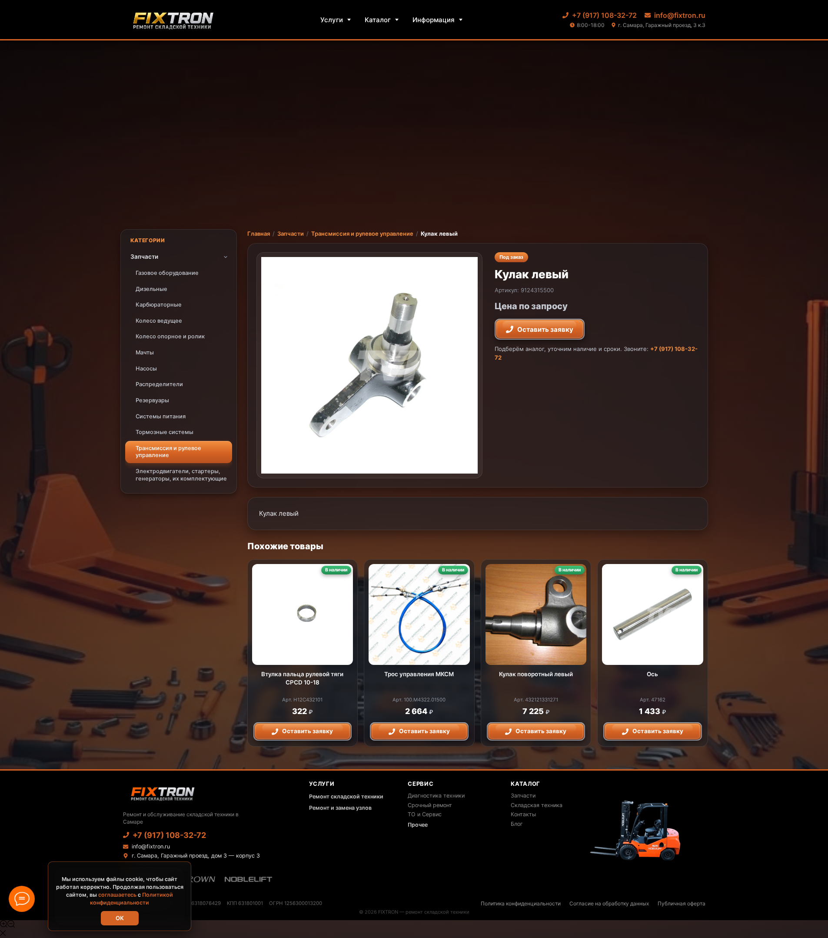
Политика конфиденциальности (521, 903)
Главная (258, 233)
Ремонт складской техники (346, 796)
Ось (652, 674)
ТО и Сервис (425, 814)
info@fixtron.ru (679, 15)
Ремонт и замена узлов (340, 807)
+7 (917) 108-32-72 (604, 15)
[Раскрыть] (225, 257)
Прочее (418, 824)
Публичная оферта (681, 903)
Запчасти (290, 233)
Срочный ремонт (430, 805)
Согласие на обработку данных (609, 903)
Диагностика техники (436, 795)
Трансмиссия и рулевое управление (362, 233)
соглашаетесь (117, 894)
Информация (433, 20)
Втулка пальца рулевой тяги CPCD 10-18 (302, 678)
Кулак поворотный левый (536, 674)
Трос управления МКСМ (419, 674)
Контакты (523, 814)
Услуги (331, 20)
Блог (517, 824)
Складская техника (536, 805)
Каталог (378, 20)
